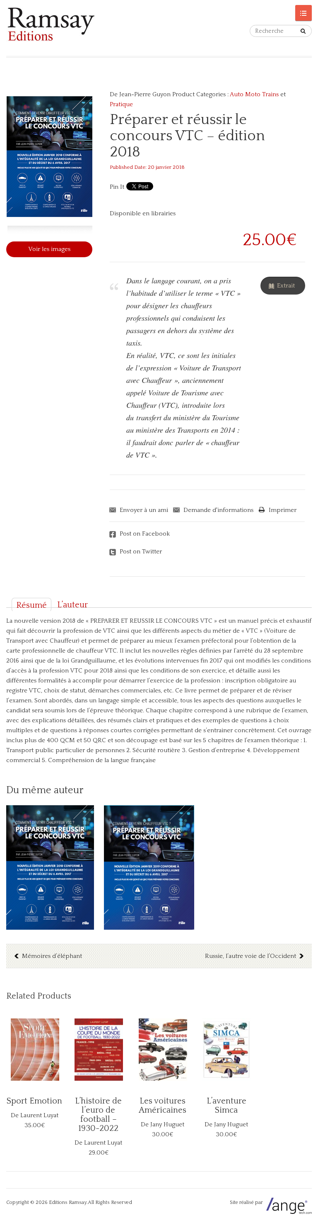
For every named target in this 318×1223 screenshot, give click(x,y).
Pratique (121, 104)
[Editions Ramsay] (82, 28)
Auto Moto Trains (254, 94)
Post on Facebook (145, 533)
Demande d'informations (218, 510)
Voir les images (49, 249)
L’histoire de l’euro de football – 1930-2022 (98, 1114)
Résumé (31, 605)
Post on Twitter (141, 551)
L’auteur (72, 604)
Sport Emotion (34, 1101)
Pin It (117, 186)
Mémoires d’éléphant (52, 956)
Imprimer (282, 510)
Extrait (286, 285)
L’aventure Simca (226, 1105)
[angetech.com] (288, 1202)
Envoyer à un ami (144, 510)
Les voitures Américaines (162, 1105)
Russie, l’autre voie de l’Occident (250, 956)
